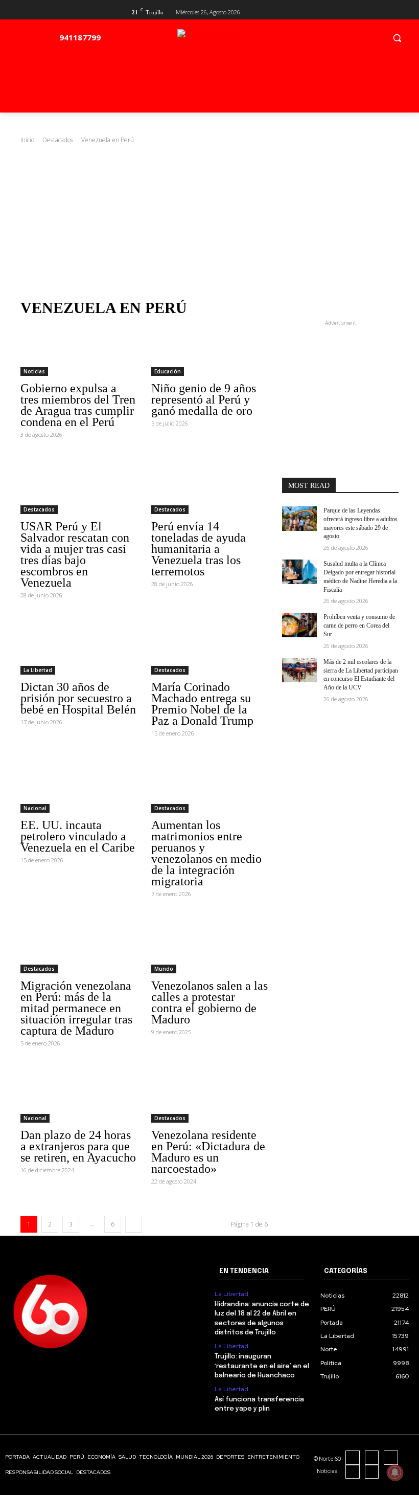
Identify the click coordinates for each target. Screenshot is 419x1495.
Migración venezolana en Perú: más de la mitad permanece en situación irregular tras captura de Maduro (76, 1008)
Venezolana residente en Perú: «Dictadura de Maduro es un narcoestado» (208, 1151)
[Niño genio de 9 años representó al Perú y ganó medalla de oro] (209, 347)
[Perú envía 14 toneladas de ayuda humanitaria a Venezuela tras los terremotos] (209, 485)
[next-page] (133, 1224)
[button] (397, 38)
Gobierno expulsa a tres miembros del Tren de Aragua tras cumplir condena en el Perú (77, 405)
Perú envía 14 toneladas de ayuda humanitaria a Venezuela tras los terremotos (198, 549)
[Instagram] (372, 1458)
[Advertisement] (209, 221)
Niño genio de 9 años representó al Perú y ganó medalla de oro (203, 399)
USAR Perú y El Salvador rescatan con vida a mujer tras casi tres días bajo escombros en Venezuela (74, 554)
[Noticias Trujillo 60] (233, 40)
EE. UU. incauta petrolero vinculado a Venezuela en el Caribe (77, 836)
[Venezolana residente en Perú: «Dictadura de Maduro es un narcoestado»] (209, 1093)
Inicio (27, 140)
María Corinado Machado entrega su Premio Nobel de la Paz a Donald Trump (202, 703)
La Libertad (38, 670)
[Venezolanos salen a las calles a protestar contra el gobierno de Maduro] (209, 944)
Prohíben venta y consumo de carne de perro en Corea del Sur (359, 625)
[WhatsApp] (372, 1472)
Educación (167, 371)
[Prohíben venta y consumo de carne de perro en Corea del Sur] (299, 625)
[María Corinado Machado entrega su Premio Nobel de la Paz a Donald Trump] (209, 645)
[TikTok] (391, 1458)
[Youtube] (393, 11)
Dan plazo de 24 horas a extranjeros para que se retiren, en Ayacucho (78, 1146)
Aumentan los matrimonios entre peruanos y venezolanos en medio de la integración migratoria (206, 853)
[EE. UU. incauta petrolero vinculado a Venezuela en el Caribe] (78, 783)
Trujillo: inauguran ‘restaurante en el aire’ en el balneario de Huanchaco (262, 1365)
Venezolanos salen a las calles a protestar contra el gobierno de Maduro (209, 1002)
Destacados (57, 140)
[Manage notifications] (395, 1472)
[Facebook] (359, 11)
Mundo (163, 968)
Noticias (34, 371)
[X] (376, 11)
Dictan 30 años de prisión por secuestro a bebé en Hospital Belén (78, 698)
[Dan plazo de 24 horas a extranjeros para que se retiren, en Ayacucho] (78, 1093)
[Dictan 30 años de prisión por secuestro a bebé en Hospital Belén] (78, 645)
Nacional (35, 808)
